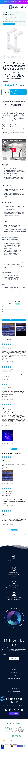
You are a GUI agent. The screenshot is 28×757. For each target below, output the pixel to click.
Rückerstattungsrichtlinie (14, 682)
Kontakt (14, 675)
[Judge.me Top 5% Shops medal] (21, 729)
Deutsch (19, 740)
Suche (14, 669)
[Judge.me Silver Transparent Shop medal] (14, 729)
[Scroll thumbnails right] (24, 329)
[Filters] (3, 339)
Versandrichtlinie (14, 685)
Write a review (14, 319)
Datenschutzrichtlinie (14, 678)
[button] (2, 7)
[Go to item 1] (8, 329)
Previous (1, 40)
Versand (5, 81)
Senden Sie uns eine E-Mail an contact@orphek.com (15, 705)
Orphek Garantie (14, 688)
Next (26, 40)
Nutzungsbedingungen (14, 691)
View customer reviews (9, 24)
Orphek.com (14, 672)
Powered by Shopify (13, 744)
